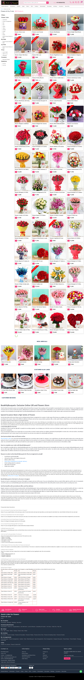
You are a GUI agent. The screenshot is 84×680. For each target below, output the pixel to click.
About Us (24, 651)
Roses (2, 618)
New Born (19, 622)
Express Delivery (4, 6)
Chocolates (49, 6)
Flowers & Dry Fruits (39, 634)
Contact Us (45, 651)
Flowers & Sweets (61, 634)
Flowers (18, 6)
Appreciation (4, 626)
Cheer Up (10, 626)
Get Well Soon (24, 626)
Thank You (54, 626)
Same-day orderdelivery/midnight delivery (16, 461)
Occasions (61, 6)
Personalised (42, 6)
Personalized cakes (6, 438)
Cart (44, 653)
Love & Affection (32, 626)
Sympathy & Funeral (41, 626)
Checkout (45, 655)
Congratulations (16, 626)
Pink (2, 630)
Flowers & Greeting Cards (50, 634)
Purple (19, 630)
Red (5, 630)
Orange (15, 630)
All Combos (3, 634)
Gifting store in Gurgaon (13, 475)
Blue (23, 630)
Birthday (55, 6)
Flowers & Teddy (30, 634)
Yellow (11, 630)
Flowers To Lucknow (5, 644)
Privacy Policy (25, 653)
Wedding (14, 622)
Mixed (25, 630)
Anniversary (12, 6)
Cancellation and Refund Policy (28, 655)
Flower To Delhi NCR (15, 644)
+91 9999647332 (60, 2)
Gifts (32, 6)
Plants (27, 6)
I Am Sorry (48, 626)
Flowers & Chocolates (20, 634)
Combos (36, 6)
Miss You (59, 626)
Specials (44, 658)
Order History (25, 658)
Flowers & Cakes (11, 634)
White (7, 630)
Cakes (23, 6)
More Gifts (67, 6)
